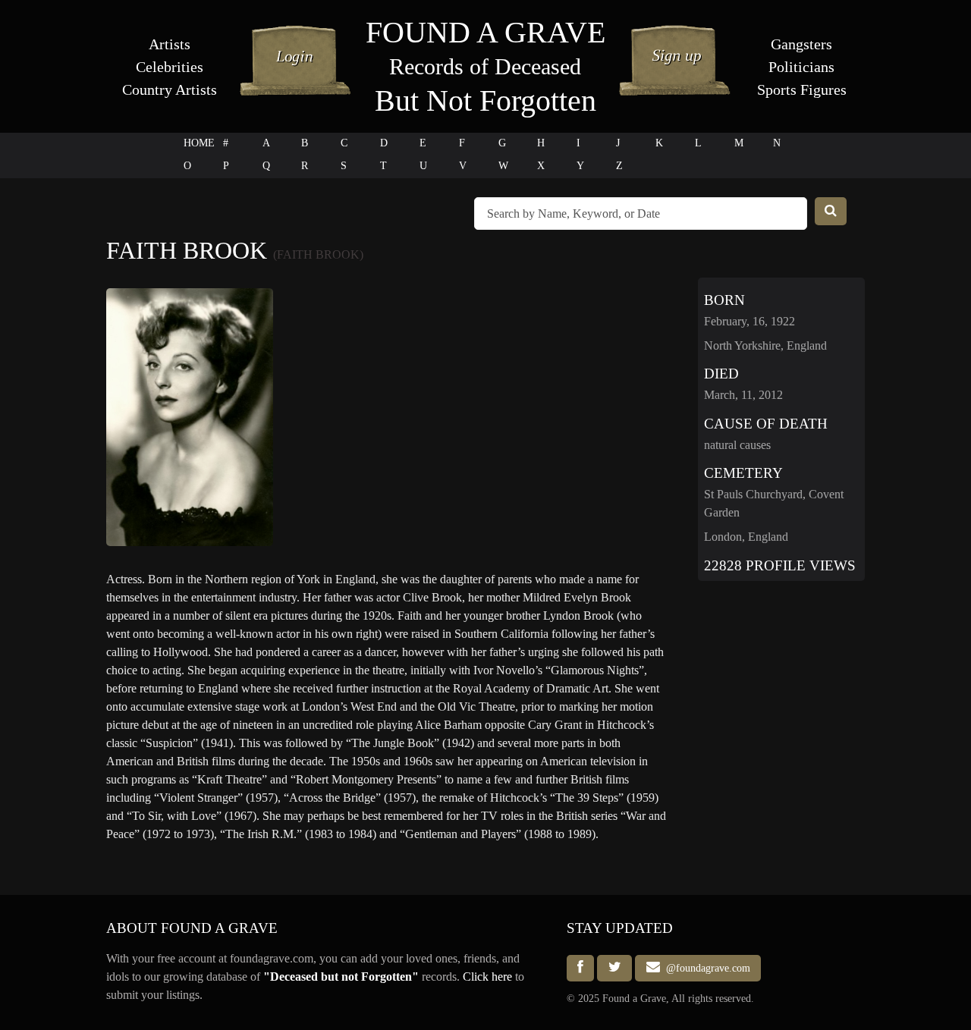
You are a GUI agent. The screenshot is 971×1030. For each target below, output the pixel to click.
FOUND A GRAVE (485, 32)
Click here (487, 976)
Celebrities (169, 66)
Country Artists (169, 89)
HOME (199, 143)
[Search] (831, 211)
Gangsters (801, 44)
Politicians (801, 66)
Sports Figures (802, 89)
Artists (169, 44)
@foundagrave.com (705, 968)
